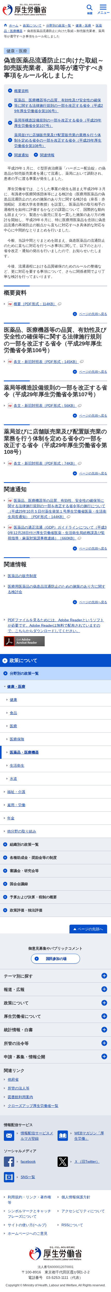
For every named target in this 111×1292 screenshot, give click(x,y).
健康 (13, 700)
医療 (13, 726)
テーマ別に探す (18, 976)
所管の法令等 (16, 1043)
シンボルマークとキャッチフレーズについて (29, 1213)
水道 (13, 779)
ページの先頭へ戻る (93, 314)
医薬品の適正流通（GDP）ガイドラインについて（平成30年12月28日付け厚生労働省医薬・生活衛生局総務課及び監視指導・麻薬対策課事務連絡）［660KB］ (57, 532)
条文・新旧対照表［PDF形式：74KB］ (45, 463)
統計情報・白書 (18, 1030)
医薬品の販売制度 (22, 576)
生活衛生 (17, 765)
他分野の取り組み (21, 831)
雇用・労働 (16, 805)
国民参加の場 (56, 959)
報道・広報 (14, 989)
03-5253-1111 (57, 1277)
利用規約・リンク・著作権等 (29, 1200)
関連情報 (47, 155)
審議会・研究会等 (24, 871)
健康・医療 (16, 686)
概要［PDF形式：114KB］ (35, 304)
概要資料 (21, 91)
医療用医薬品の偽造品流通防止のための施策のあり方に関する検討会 (56, 589)
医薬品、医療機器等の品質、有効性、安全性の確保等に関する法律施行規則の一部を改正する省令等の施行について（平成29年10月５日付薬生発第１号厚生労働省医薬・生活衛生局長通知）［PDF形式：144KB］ (57, 508)
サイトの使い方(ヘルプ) (27, 1225)
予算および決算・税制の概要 (33, 897)
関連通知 (21, 155)
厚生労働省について (22, 1016)
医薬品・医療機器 (24, 752)
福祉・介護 (16, 792)
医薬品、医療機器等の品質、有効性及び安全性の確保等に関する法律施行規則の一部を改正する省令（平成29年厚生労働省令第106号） (58, 105)
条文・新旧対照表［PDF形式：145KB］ (46, 362)
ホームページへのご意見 (27, 1233)
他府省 (13, 1079)
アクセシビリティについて (83, 1211)
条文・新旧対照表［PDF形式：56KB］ (45, 405)
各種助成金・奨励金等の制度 (33, 857)
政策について (16, 1003)
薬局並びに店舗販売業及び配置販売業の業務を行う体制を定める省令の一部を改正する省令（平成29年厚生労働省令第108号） (57, 140)
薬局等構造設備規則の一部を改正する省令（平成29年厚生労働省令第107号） (57, 123)
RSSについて (72, 1225)
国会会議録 (19, 884)
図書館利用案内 (20, 1097)
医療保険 (17, 739)
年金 (10, 818)
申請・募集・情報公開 (24, 1057)
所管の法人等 (18, 1088)
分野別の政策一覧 (24, 673)
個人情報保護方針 (75, 1197)
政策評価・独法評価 (26, 910)
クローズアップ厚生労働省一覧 (33, 1106)
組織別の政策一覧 (24, 844)
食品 (13, 713)
